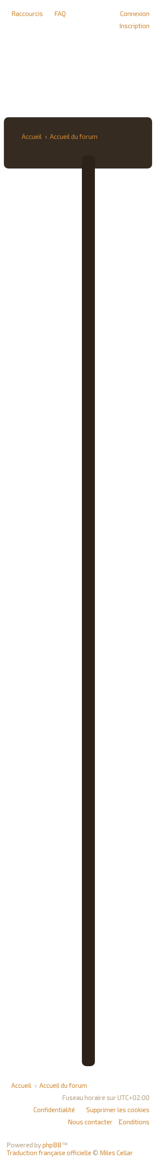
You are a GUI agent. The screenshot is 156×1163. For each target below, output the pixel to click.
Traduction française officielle (48, 1152)
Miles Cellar (116, 1152)
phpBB (52, 1145)
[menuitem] (57, 13)
